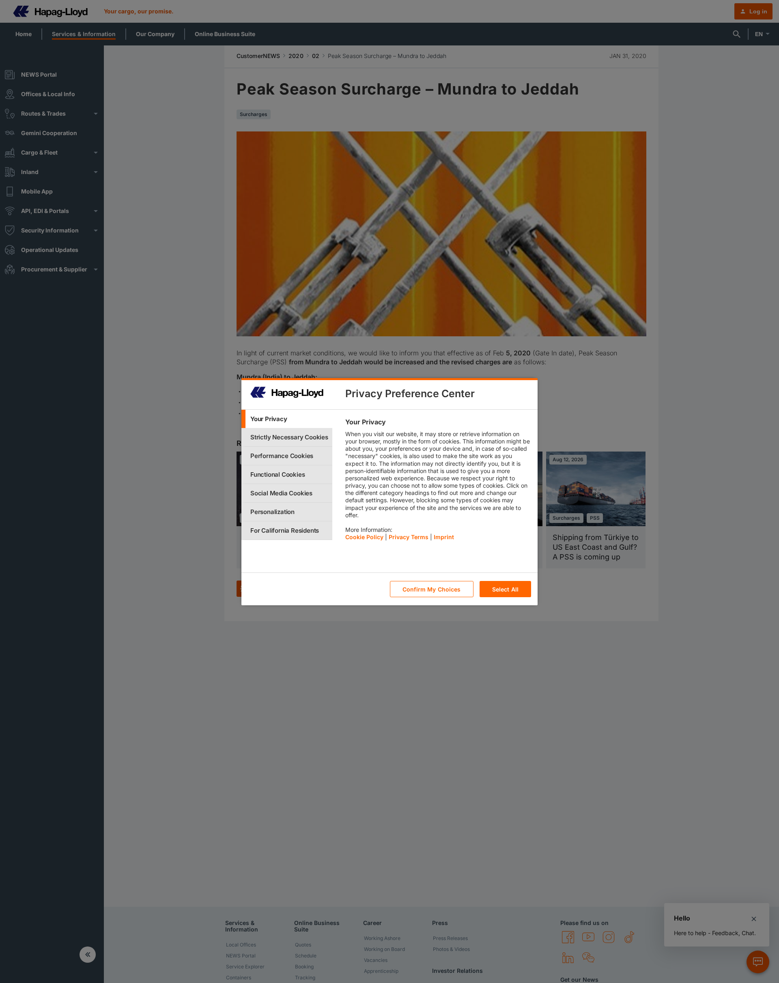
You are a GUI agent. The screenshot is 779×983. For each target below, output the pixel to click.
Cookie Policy (364, 536)
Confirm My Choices (431, 588)
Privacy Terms (408, 536)
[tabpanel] (438, 481)
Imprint (444, 536)
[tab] (286, 419)
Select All (505, 588)
